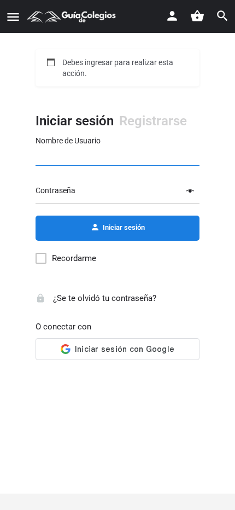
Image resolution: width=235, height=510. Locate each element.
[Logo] (72, 16)
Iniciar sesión (75, 121)
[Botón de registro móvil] (172, 16)
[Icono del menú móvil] (13, 16)
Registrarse (153, 121)
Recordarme (74, 258)
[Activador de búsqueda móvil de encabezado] (222, 16)
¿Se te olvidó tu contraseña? (103, 298)
